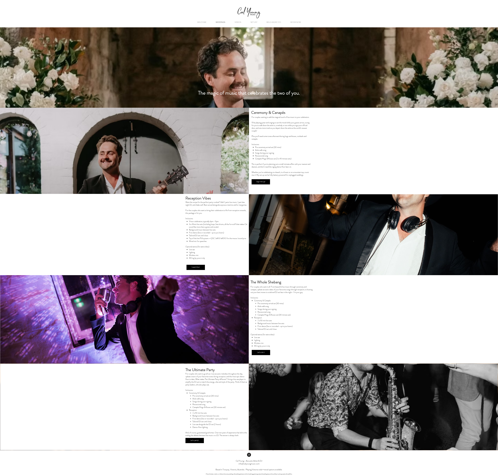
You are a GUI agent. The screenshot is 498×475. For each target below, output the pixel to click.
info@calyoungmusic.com (249, 463)
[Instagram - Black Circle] (249, 455)
